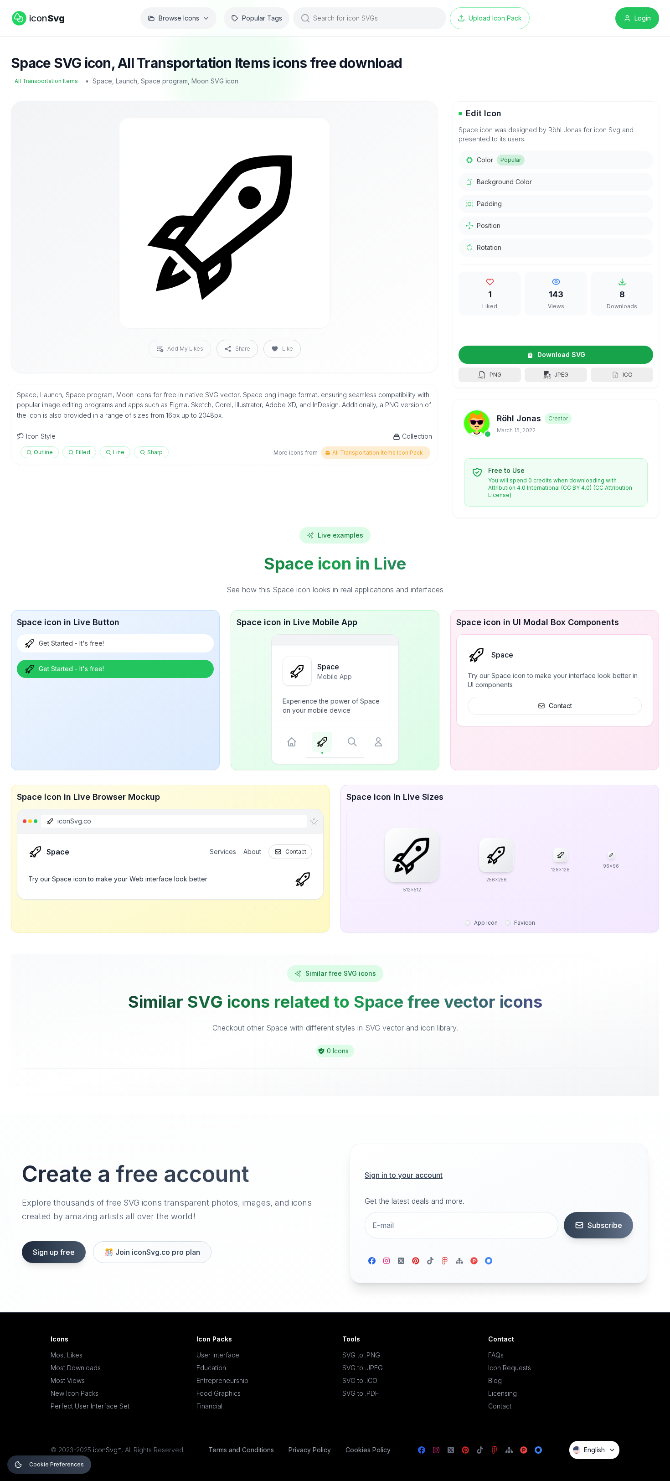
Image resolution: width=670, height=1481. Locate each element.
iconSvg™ (107, 1450)
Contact (560, 705)
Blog (495, 1380)
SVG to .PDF (360, 1393)
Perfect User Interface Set (90, 1406)
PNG (495, 374)
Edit (313, 131)
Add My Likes (185, 348)
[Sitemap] (459, 1260)
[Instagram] (386, 1260)
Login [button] (642, 18)
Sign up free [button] (54, 1252)
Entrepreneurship (222, 1380)
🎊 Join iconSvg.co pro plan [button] (152, 1252)
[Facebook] (372, 1260)
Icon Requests (509, 1368)
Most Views (68, 1380)
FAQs (496, 1355)
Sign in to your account (404, 1175)
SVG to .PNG (361, 1355)
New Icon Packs (74, 1393)
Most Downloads (76, 1368)
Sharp (155, 452)
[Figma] (445, 1260)
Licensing (502, 1393)
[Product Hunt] (474, 1260)
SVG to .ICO (359, 1380)
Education (211, 1368)
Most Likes (66, 1355)
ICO (628, 374)
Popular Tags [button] (262, 18)
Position (488, 225)
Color (499, 160)
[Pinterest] (415, 1260)
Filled (83, 452)
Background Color (504, 182)
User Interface (217, 1355)
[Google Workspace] (488, 1260)
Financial (209, 1406)
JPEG (561, 374)
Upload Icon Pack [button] (495, 18)
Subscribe (605, 1225)
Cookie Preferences (56, 1464)
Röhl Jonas (519, 418)
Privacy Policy (310, 1450)
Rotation (489, 247)
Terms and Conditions (241, 1450)
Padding (489, 203)
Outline (43, 452)
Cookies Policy (368, 1450)
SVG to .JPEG (362, 1368)
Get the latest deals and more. (414, 1201)
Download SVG (561, 354)
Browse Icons (179, 18)
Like (287, 348)
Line (118, 452)
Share (242, 348)
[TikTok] (430, 1260)
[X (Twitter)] (401, 1260)
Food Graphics (218, 1393)
